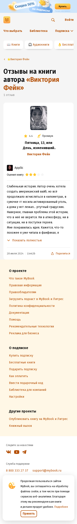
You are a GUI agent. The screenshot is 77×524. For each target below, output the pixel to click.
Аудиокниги (41, 44)
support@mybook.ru (47, 470)
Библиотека (38, 31)
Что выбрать (12, 31)
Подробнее (61, 506)
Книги (15, 44)
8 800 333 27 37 (17, 470)
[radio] (27, 175)
